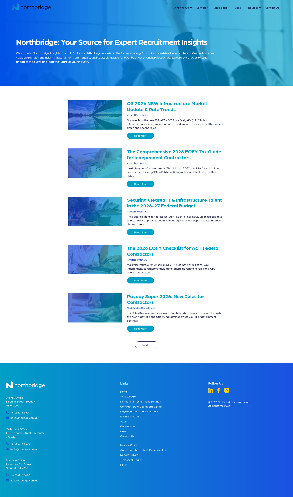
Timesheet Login (130, 459)
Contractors (127, 426)
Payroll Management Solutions (139, 411)
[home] (31, 6)
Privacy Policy (128, 444)
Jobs (238, 7)
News (123, 431)
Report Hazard (129, 454)
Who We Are (128, 396)
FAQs (123, 464)
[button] (183, 7)
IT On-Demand (129, 416)
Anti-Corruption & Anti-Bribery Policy (143, 449)
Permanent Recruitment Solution (140, 401)
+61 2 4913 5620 (20, 412)
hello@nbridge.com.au (24, 417)
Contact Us (272, 7)
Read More (140, 135)
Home (124, 391)
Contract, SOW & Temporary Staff (141, 406)
